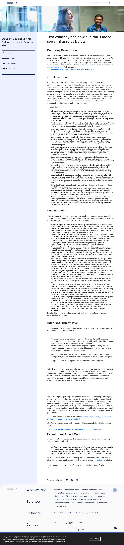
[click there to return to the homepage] (12, 489)
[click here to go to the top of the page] (115, 490)
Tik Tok (91, 69)
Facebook (55, 69)
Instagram (64, 69)
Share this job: (55, 480)
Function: (6, 58)
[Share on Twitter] (77, 480)
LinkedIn (81, 69)
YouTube (73, 69)
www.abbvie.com (56, 67)
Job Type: (6, 63)
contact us (97, 460)
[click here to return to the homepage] (12, 3)
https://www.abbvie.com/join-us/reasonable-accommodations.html (74, 429)
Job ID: (5, 68)
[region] (62, 538)
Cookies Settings (94, 528)
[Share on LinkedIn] (67, 480)
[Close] (121, 538)
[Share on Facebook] (72, 480)
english (104, 3)
